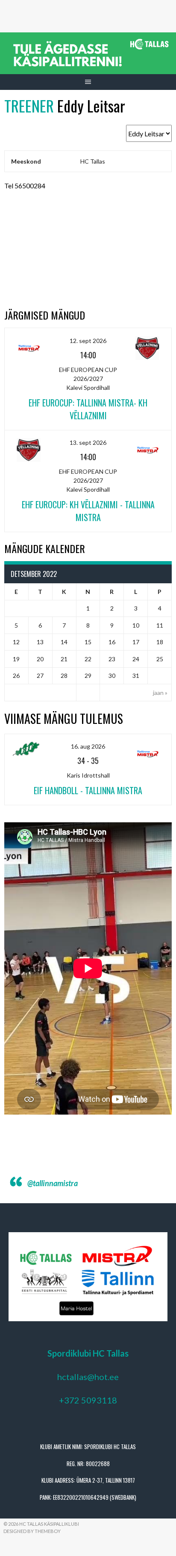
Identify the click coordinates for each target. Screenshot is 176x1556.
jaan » (160, 692)
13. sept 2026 (88, 442)
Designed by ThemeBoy (32, 1531)
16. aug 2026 (88, 746)
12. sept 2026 (88, 340)
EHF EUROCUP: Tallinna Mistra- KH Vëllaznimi (88, 409)
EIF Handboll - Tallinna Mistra (88, 790)
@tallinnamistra (52, 1183)
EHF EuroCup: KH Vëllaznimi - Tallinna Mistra (88, 511)
